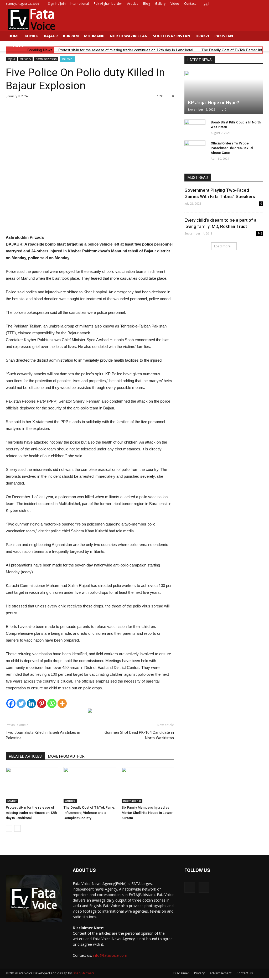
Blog (146, 3)
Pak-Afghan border (108, 3)
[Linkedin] (31, 703)
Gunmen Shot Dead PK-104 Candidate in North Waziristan (139, 735)
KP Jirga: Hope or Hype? (213, 102)
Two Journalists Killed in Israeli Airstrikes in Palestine (43, 735)
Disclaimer (181, 973)
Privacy (199, 973)
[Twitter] (259, 3)
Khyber (32, 35)
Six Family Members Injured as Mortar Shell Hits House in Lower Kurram (147, 812)
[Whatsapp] (51, 703)
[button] (257, 41)
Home (13, 35)
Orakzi (202, 35)
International (79, 3)
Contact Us (244, 973)
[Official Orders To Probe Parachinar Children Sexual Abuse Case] (194, 148)
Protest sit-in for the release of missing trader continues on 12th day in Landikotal (31, 812)
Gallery (160, 3)
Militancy (25, 59)
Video (174, 3)
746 (259, 233)
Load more (222, 246)
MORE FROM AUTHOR (66, 756)
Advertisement (220, 973)
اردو (206, 3)
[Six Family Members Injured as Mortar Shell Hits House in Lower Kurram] (148, 785)
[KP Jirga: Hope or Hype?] (223, 92)
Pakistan (223, 35)
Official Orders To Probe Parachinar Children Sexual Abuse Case (232, 148)
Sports (15, 45)
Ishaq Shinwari (83, 973)
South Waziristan (171, 35)
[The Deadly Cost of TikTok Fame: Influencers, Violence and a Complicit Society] (90, 785)
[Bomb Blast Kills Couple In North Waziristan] (194, 127)
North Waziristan (129, 35)
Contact (190, 3)
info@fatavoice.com (110, 955)
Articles (132, 3)
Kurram (71, 35)
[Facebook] (251, 3)
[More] (62, 703)
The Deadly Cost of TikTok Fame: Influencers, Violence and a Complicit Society (89, 812)
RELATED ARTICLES (25, 756)
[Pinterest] (41, 703)
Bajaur (51, 35)
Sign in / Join (57, 3)
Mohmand (94, 35)
